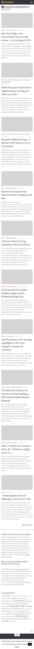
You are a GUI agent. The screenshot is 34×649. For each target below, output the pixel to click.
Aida (3, 596)
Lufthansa (21, 611)
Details (17, 647)
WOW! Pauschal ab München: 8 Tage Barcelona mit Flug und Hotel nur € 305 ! (16, 91)
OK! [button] (30, 644)
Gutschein (4, 606)
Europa (8, 80)
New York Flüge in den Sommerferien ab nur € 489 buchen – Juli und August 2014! (16, 37)
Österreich (12, 621)
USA (14, 30)
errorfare (19, 600)
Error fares (5, 603)
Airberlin (8, 596)
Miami (27, 611)
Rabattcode (21, 616)
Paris (2, 616)
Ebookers (11, 601)
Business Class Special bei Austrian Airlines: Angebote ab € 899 (16, 195)
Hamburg (9, 609)
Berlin (14, 598)
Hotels (8, 134)
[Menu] (31, 2)
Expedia (17, 604)
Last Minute (9, 336)
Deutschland (20, 598)
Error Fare (28, 601)
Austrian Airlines (27, 596)
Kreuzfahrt (5, 611)
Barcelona (8, 598)
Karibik (27, 609)
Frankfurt (24, 603)
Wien (7, 621)
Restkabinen (5, 619)
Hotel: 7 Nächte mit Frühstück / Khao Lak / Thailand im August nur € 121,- (16, 449)
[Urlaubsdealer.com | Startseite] (9, 2)
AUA (23, 596)
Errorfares (12, 603)
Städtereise (26, 80)
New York (9, 30)
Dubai (25, 598)
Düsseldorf (5, 601)
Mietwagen (3, 614)
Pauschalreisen (17, 80)
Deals (3, 80)
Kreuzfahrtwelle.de (20, 569)
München (18, 614)
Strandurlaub (6, 82)
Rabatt (13, 616)
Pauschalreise (7, 616)
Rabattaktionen (11, 188)
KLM (31, 609)
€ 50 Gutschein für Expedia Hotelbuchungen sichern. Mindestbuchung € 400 (14, 293)
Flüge (3, 30)
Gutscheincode (16, 605)
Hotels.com (22, 609)
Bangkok (3, 598)
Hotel (15, 608)
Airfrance (14, 596)
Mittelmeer (10, 614)
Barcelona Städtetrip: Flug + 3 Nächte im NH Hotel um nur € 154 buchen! (15, 143)
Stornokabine (13, 619)
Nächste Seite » (27, 525)
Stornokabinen (24, 619)
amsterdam (19, 596)
